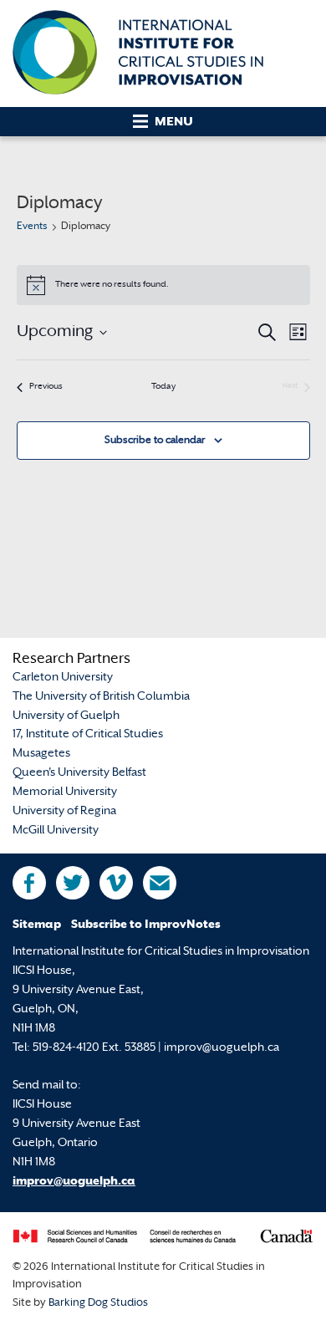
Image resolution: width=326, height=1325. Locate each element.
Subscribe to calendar (154, 441)
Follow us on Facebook (29, 882)
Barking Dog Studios (98, 1303)
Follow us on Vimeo (116, 882)
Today (163, 386)
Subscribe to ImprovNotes (146, 925)
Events (32, 227)
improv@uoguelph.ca (74, 1181)
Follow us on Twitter (72, 882)
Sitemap (37, 925)
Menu (174, 122)
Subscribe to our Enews (159, 882)
